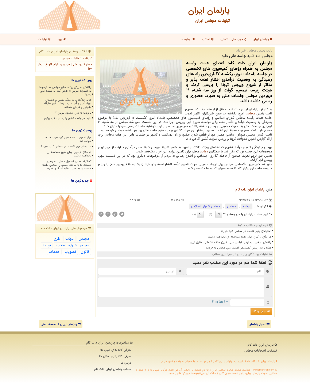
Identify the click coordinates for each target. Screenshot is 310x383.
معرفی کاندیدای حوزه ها (115, 350)
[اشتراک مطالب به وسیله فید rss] (101, 214)
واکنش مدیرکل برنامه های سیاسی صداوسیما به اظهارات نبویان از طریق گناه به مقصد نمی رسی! (65, 90)
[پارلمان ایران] (69, 16)
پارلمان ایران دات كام (250, 189)
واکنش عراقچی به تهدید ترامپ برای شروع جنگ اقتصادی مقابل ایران (230, 242)
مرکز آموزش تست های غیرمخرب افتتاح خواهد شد (68, 139)
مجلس (250, 113)
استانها (206, 39)
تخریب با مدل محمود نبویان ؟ (73, 113)
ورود (60, 39)
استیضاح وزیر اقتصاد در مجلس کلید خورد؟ (246, 231)
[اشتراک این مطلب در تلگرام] (115, 214)
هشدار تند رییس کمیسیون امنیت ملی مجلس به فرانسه (238, 248)
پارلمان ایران (261, 39)
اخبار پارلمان (258, 324)
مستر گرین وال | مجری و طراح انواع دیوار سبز (65, 66)
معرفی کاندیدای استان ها (115, 356)
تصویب (70, 252)
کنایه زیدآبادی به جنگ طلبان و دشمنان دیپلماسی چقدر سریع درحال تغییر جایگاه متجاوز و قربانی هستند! (67, 103)
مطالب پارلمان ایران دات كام (112, 369)
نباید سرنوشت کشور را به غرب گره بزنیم (67, 118)
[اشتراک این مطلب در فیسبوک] (108, 214)
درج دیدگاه (260, 311)
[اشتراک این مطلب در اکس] (122, 214)
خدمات (54, 252)
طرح (57, 239)
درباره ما (187, 39)
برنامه (47, 245)
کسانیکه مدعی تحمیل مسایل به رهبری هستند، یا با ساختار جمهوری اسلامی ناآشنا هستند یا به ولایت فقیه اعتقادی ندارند (66, 165)
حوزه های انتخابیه (232, 39)
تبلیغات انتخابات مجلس (77, 58)
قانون (85, 252)
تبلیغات (43, 39)
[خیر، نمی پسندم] (200, 214)
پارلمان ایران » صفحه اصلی (59, 324)
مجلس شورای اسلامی (205, 206)
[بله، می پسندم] (218, 214)
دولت (204, 151)
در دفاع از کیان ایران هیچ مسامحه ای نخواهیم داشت (239, 237)
